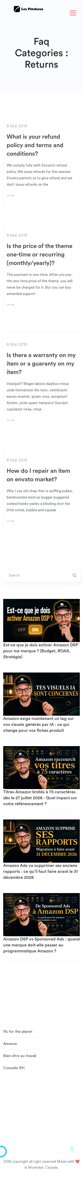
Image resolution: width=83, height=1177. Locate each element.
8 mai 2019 (17, 126)
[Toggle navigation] (73, 13)
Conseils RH (14, 1068)
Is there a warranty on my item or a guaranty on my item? (41, 363)
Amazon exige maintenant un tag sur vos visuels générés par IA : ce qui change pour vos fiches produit (38, 725)
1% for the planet (17, 1031)
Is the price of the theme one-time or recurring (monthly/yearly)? (39, 254)
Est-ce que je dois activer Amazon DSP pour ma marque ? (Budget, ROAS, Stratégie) (40, 651)
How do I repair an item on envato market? (38, 475)
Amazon (10, 1044)
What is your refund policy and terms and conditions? (35, 145)
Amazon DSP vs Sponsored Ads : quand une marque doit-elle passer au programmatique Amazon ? (41, 945)
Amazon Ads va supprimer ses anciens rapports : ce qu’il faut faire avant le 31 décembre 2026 (40, 872)
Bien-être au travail (19, 1056)
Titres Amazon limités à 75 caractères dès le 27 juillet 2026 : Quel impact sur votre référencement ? (40, 798)
